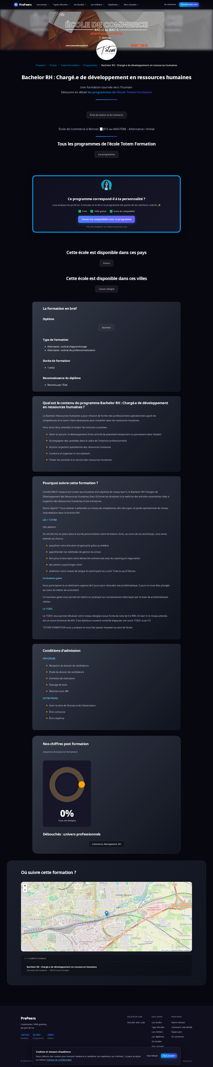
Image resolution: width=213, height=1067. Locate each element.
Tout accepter (169, 1056)
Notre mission (178, 1022)
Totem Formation (70, 65)
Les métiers (96, 4)
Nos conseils (130, 4)
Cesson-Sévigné (106, 289)
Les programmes (106, 154)
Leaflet (165, 950)
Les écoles (42, 4)
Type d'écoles (158, 1027)
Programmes (90, 65)
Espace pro (176, 1031)
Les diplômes (158, 1036)
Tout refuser (152, 1056)
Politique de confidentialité (59, 1059)
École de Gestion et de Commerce (106, 115)
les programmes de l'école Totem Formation (120, 92)
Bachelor (106, 327)
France (106, 263)
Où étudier (79, 4)
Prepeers (41, 65)
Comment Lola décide (181, 1027)
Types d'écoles (60, 4)
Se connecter (170, 4)
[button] (106, 914)
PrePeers (28, 1018)
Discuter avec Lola (189, 4)
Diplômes (113, 4)
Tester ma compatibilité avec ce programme (106, 219)
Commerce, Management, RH (106, 844)
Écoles (53, 65)
